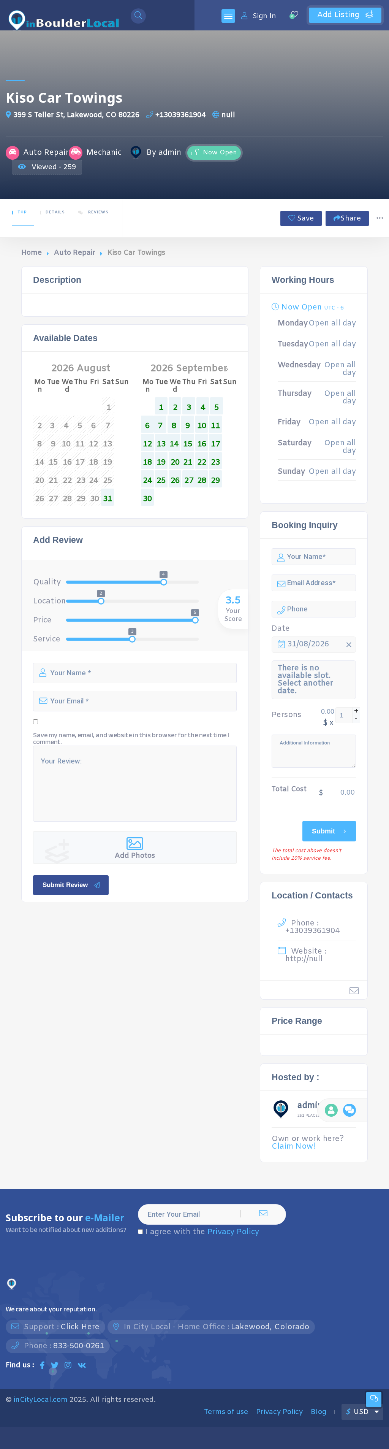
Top (22, 212)
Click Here (80, 1327)
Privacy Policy (233, 1232)
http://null (304, 959)
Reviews (98, 212)
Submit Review (65, 885)
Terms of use (226, 1412)
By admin (164, 153)
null (228, 115)
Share (350, 218)
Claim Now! (294, 1146)
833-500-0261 (78, 1346)
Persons (286, 715)
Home (31, 252)
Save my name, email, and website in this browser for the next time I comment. (131, 739)
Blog (318, 1412)
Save (304, 218)
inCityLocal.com (41, 1400)
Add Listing (339, 15)
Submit (323, 831)
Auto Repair (74, 252)
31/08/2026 (308, 644)
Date (281, 629)
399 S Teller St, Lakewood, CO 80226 (76, 115)
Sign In (264, 16)
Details (55, 212)
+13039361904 (180, 115)
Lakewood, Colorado (270, 1327)
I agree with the (202, 1232)
